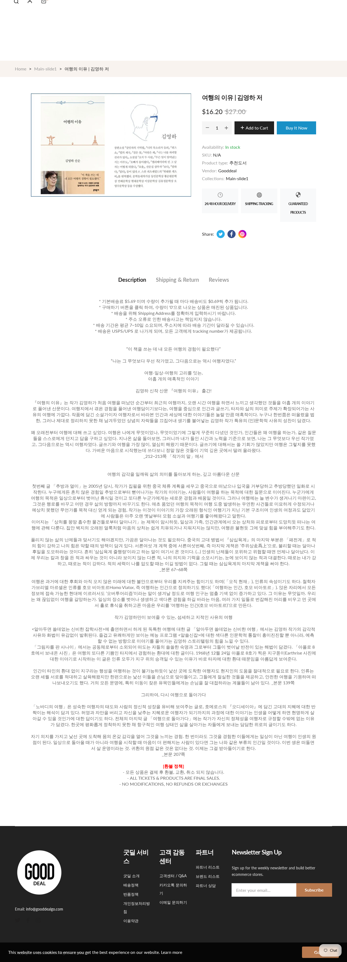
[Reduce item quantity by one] (207, 127)
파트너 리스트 (208, 867)
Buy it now (296, 127)
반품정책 (131, 894)
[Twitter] (17, 920)
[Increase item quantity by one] (226, 127)
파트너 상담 (206, 885)
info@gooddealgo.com (44, 909)
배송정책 (131, 885)
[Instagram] (38, 920)
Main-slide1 (237, 178)
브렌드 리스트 (208, 876)
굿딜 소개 (131, 875)
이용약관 (131, 920)
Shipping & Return (177, 279)
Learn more (171, 952)
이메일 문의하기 (173, 902)
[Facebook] (28, 920)
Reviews (219, 279)
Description (132, 279)
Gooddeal (227, 170)
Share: (208, 234)
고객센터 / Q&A (173, 875)
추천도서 (238, 162)
